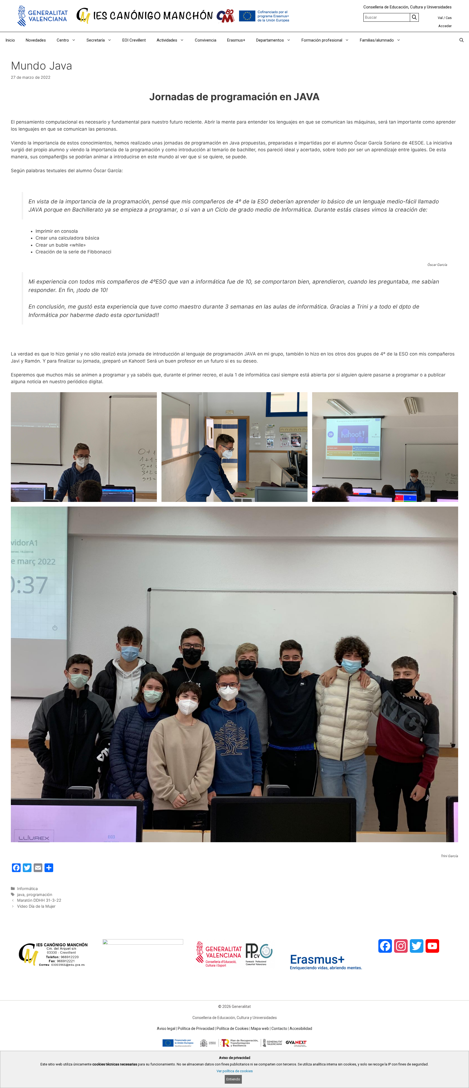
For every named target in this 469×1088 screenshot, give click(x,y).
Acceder (445, 26)
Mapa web (260, 1028)
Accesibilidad (301, 1028)
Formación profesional (322, 40)
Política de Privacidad (196, 1028)
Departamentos (270, 40)
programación (39, 894)
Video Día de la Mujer (36, 906)
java (20, 894)
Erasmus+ (236, 40)
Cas (449, 18)
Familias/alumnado (377, 40)
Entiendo (233, 1079)
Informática (27, 888)
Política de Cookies (233, 1028)
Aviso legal (166, 1028)
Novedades (36, 40)
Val (440, 18)
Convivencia (205, 40)
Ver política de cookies (235, 1071)
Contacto (279, 1028)
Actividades (167, 40)
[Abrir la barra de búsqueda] (461, 40)
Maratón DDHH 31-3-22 (39, 900)
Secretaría (96, 40)
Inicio (10, 40)
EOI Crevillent (134, 40)
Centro (63, 40)
